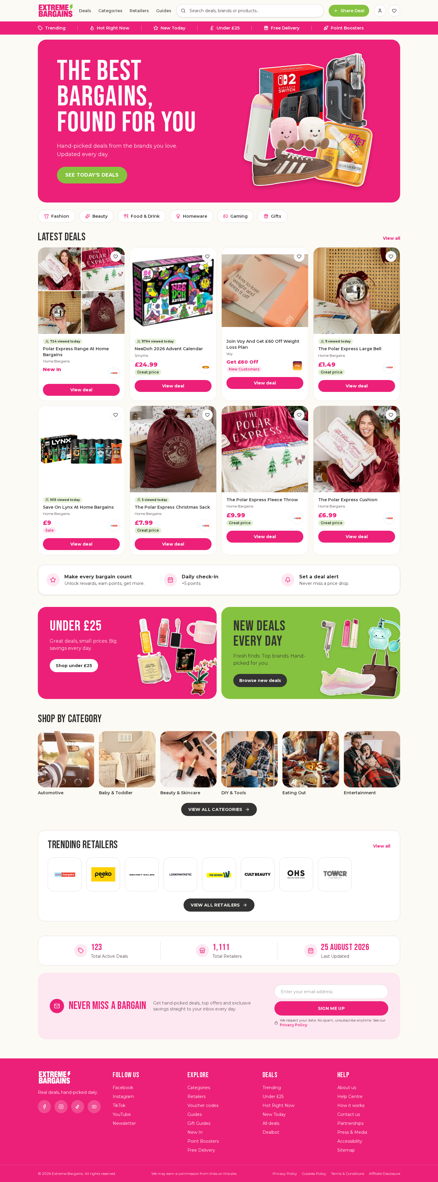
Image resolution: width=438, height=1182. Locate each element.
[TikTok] (77, 1106)
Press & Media (352, 1132)
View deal (81, 390)
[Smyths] (206, 367)
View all (391, 238)
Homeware (195, 216)
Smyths (141, 355)
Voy (229, 353)
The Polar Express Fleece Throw (262, 499)
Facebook (123, 1087)
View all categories (215, 809)
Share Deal (352, 10)
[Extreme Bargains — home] (56, 11)
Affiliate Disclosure (384, 1173)
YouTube (122, 1114)
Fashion (60, 216)
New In (195, 1132)
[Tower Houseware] (335, 874)
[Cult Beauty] (258, 874)
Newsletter (124, 1123)
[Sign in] (380, 11)
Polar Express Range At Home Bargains (76, 351)
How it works (350, 1105)
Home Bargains (56, 361)
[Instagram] (61, 1106)
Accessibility (349, 1141)
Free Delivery (285, 28)
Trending (55, 28)
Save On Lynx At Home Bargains (78, 507)
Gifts (276, 216)
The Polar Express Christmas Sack (172, 507)
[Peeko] (103, 874)
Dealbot (271, 1132)
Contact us (348, 1114)
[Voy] (297, 366)
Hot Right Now (113, 28)
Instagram (123, 1096)
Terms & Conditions (347, 1173)
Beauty (100, 216)
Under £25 (228, 28)
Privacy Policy (293, 1025)
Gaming (239, 216)
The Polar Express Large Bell (349, 348)
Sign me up (331, 1008)
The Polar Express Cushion (348, 499)
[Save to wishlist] (115, 256)
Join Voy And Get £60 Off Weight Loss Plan (262, 344)
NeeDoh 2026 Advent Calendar (169, 348)
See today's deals (92, 175)
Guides (163, 10)
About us (346, 1087)
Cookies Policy (314, 1173)
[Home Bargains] (114, 373)
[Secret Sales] (142, 874)
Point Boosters (347, 28)
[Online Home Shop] (296, 874)
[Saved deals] (394, 11)
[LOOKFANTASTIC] (181, 874)
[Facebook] (44, 1106)
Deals (85, 10)
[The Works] (219, 874)
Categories (110, 10)
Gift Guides (198, 1123)
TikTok (119, 1105)
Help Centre (350, 1096)
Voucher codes (202, 1105)
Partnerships (350, 1123)
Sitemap (346, 1150)
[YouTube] (94, 1106)
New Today (173, 28)
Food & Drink (145, 216)
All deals (271, 1123)
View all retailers (215, 905)
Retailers (139, 10)
